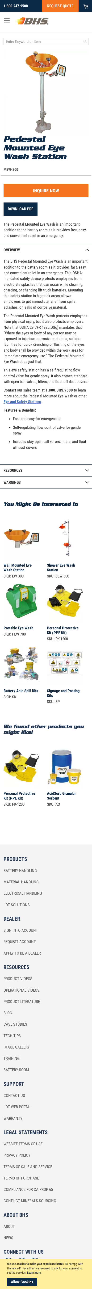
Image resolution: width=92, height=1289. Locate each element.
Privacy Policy (17, 1155)
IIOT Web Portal (17, 1106)
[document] (46, 1274)
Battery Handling (20, 870)
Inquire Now (46, 191)
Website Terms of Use (23, 1144)
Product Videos (18, 978)
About (9, 1226)
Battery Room (16, 1069)
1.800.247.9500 (16, 6)
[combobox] (46, 41)
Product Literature (22, 1001)
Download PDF (20, 209)
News (8, 1237)
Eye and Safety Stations (22, 401)
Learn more (34, 1272)
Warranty (13, 1118)
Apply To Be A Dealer (22, 953)
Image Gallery (17, 1047)
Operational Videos (21, 990)
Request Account (20, 941)
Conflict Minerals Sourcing (30, 1200)
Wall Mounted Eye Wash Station (18, 567)
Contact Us (14, 1095)
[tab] (46, 250)
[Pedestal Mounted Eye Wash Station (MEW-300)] (46, 92)
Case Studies (15, 1024)
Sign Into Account (21, 930)
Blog (8, 1013)
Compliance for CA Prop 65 (28, 1189)
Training (12, 1058)
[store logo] (32, 22)
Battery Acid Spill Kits (21, 690)
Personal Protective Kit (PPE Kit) (63, 630)
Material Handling (21, 882)
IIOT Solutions (17, 904)
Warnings (12, 482)
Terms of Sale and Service (28, 1166)
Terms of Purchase (21, 1178)
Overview (12, 250)
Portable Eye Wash (18, 628)
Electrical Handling (23, 893)
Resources (13, 470)
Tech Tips (12, 1035)
